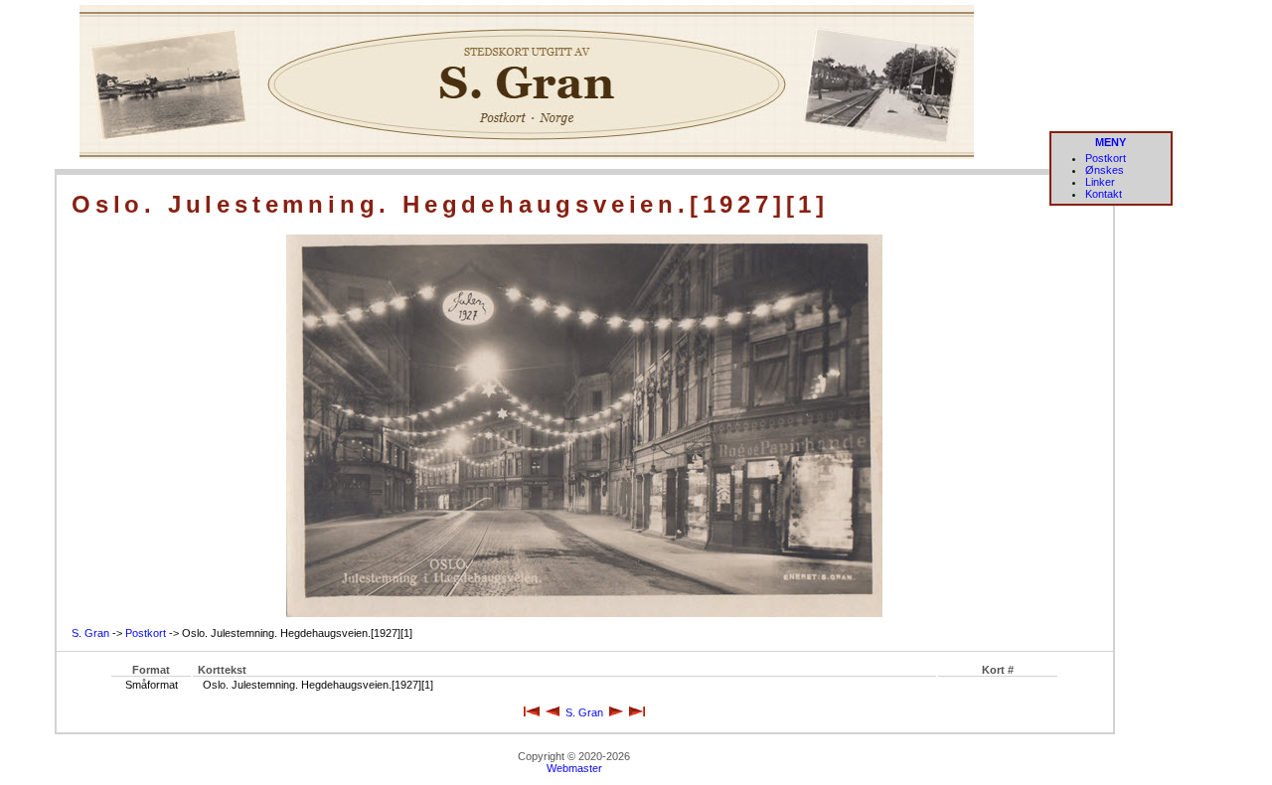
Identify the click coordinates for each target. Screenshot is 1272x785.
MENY (1110, 142)
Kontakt (1103, 194)
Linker (1100, 182)
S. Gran (90, 633)
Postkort (1105, 158)
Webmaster (574, 768)
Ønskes (1104, 170)
